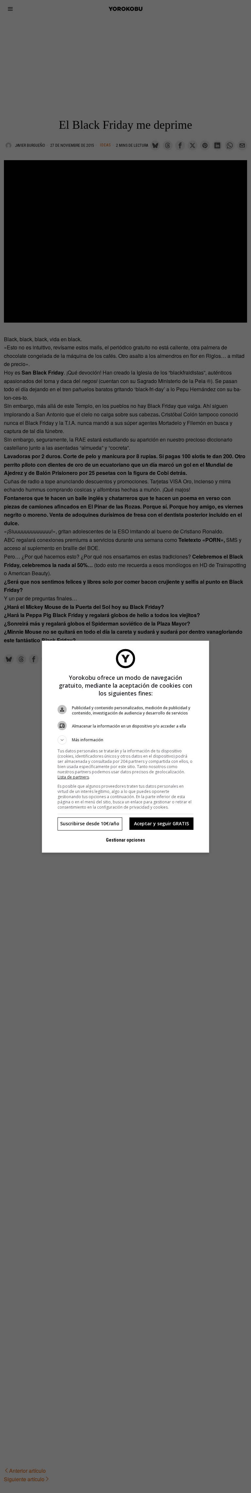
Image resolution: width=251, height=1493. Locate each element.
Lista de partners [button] (73, 777)
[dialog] (125, 747)
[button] (125, 740)
